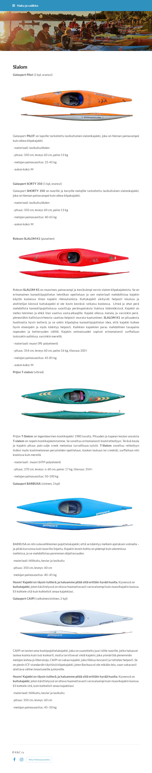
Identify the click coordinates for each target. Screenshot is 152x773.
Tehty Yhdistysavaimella (39, 759)
